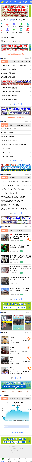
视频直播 (20, 461)
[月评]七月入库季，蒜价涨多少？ (11, 205)
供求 (11, 2)
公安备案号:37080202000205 (16, 452)
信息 (6, 2)
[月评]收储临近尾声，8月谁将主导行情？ (13, 201)
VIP (15, 2)
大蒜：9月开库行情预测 (10, 37)
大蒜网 (2, 461)
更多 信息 (15, 378)
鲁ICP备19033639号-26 (16, 450)
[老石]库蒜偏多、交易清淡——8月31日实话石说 (15, 209)
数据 (19, 2)
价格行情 (25, 2)
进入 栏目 (15, 104)
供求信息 (20, 391)
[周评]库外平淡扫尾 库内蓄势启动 (11, 193)
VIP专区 (12, 391)
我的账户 (26, 461)
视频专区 (4, 391)
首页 (2, 2)
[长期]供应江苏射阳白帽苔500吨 (12, 41)
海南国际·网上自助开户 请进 (16, 117)
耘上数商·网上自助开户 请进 (16, 54)
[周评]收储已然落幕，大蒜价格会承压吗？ (13, 197)
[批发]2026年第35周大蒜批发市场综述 (13, 189)
